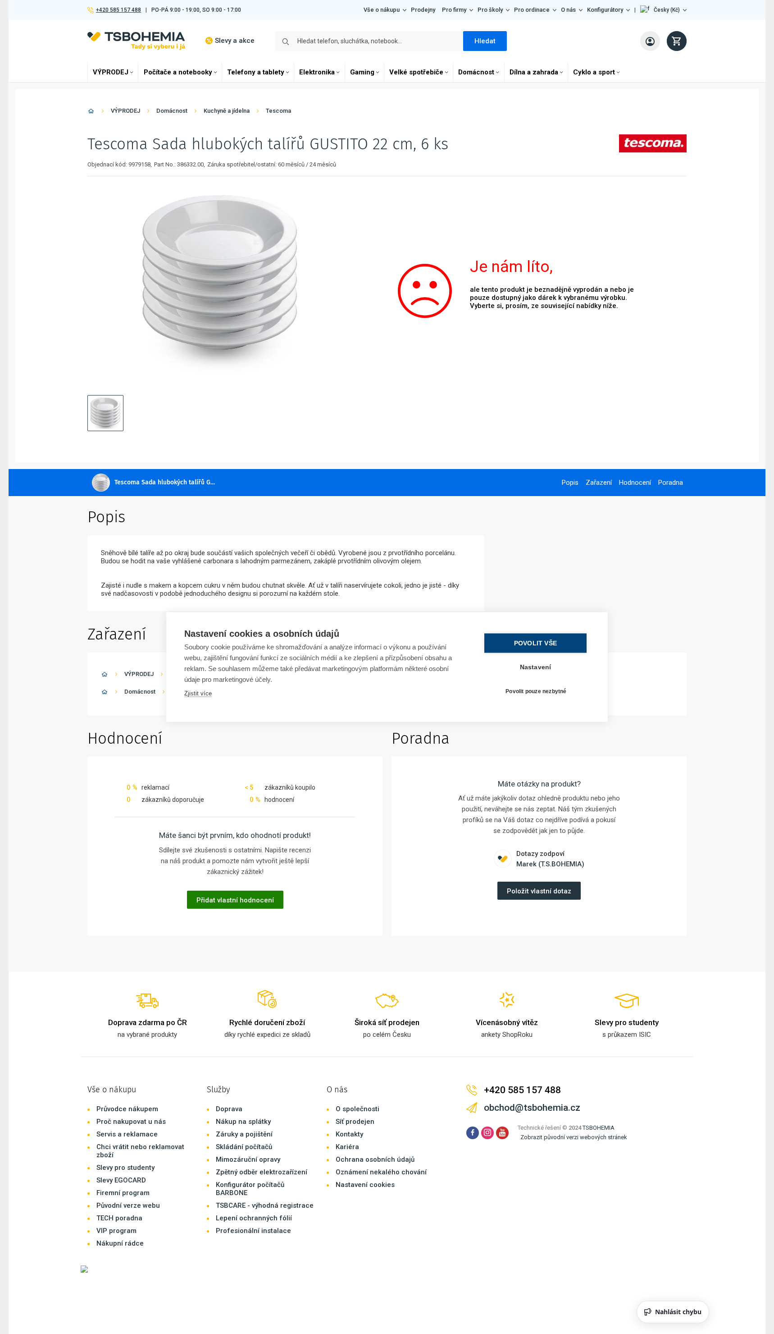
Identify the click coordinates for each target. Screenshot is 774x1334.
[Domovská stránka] (91, 112)
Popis (570, 482)
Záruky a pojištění (244, 1134)
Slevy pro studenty (125, 1168)
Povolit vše (535, 643)
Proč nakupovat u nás (131, 1122)
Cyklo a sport (594, 72)
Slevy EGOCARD (121, 1180)
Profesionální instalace (253, 1231)
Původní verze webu (128, 1205)
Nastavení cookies (365, 1185)
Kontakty (349, 1134)
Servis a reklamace (127, 1134)
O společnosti (357, 1109)
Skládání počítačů (244, 1147)
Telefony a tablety (255, 72)
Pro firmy (454, 9)
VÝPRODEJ (110, 72)
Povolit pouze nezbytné (535, 691)
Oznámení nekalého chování (381, 1172)
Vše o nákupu (382, 9)
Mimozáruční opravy (248, 1159)
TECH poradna (119, 1218)
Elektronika (317, 72)
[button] (663, 10)
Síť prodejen (355, 1122)
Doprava (229, 1109)
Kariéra (347, 1147)
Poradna (670, 482)
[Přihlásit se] (650, 41)
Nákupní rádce (120, 1243)
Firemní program (123, 1193)
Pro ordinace (532, 9)
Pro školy (490, 9)
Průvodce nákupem (127, 1109)
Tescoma (278, 110)
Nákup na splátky (243, 1122)
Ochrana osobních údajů (375, 1159)
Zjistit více (198, 693)
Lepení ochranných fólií (254, 1218)
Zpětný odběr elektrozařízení (261, 1172)
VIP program (116, 1231)
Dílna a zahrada (534, 72)
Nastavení (535, 667)
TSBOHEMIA (599, 1127)
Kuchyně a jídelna (227, 110)
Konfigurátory (605, 9)
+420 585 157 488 (118, 10)
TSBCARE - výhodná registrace (265, 1205)
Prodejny (423, 9)
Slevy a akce (235, 41)
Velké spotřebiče (416, 72)
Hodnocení (635, 482)
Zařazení (599, 482)
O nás (568, 9)
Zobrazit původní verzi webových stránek (573, 1137)
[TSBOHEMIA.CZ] (136, 41)
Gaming (362, 72)
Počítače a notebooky (178, 72)
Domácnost (476, 72)
